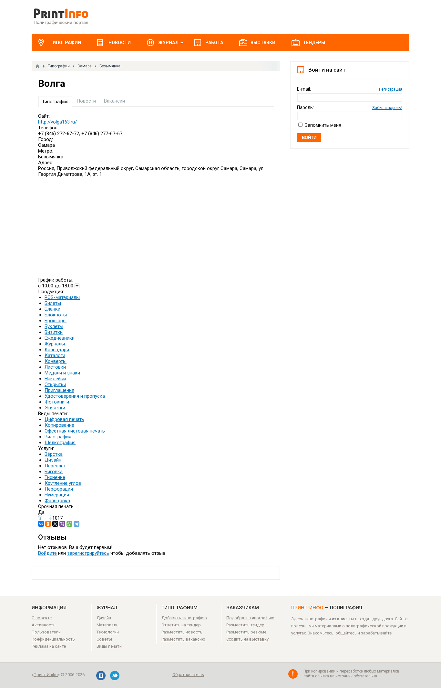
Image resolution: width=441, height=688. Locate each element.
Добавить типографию (184, 617)
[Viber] (62, 524)
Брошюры (56, 321)
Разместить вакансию (183, 639)
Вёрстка (54, 454)
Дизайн (53, 460)
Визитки (54, 332)
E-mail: (304, 89)
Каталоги (55, 355)
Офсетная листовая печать (75, 431)
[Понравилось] (40, 517)
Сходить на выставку (247, 639)
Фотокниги (57, 402)
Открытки (55, 384)
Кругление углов (63, 483)
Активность (44, 625)
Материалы (108, 625)
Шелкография (60, 442)
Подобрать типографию (250, 617)
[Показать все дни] (77, 286)
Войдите (47, 553)
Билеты (53, 303)
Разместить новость (181, 632)
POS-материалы (62, 297)
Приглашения (59, 390)
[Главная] (37, 66)
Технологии (108, 632)
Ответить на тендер (181, 625)
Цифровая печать (64, 419)
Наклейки (55, 379)
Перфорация (59, 489)
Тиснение (55, 477)
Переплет (55, 466)
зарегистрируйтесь (88, 553)
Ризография (58, 437)
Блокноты (56, 315)
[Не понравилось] (50, 517)
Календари (57, 350)
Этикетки (55, 408)
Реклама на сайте (49, 646)
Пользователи (46, 632)
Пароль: (305, 107)
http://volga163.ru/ (57, 122)
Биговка (54, 471)
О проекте (42, 617)
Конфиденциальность (53, 639)
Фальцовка (57, 501)
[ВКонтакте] (41, 524)
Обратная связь (188, 674)
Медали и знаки (62, 373)
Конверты (56, 361)
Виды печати (109, 646)
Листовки (55, 367)
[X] (55, 524)
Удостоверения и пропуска (75, 396)
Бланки (52, 309)
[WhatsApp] (69, 524)
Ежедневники (60, 338)
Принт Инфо (46, 674)
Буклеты (54, 326)
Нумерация (57, 495)
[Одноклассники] (48, 524)
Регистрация (390, 89)
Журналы (55, 344)
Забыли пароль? (387, 107)
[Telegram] (76, 524)
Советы (104, 639)
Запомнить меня (323, 125)
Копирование (59, 425)
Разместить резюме (246, 632)
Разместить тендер (245, 625)
